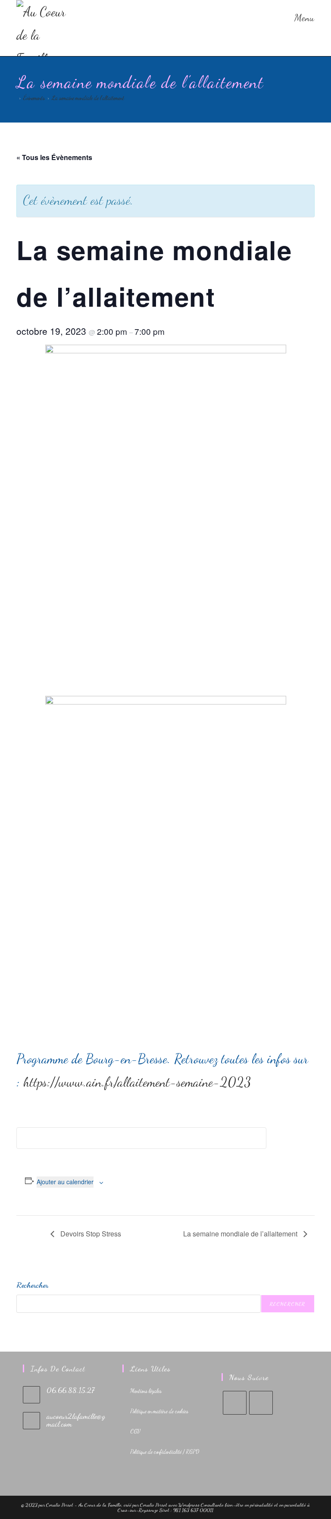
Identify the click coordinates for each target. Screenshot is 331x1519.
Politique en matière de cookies (159, 1411)
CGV (135, 1431)
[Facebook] (235, 1403)
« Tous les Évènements (54, 157)
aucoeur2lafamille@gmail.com (76, 1419)
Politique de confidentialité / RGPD (164, 1451)
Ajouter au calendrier (65, 1181)
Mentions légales (146, 1390)
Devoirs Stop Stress (90, 1234)
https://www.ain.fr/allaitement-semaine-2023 (137, 1082)
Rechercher (32, 1284)
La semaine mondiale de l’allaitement (88, 97)
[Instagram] (261, 1403)
